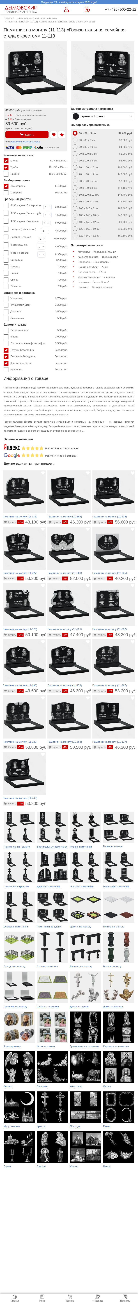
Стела (38, 160)
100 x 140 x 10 (106, 215)
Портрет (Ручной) (20, 236)
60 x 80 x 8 (106, 140)
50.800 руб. (33, 747)
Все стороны (38, 185)
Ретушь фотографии (38, 349)
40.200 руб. (122, 578)
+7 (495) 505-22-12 (120, 9)
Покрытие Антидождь (38, 356)
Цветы (38, 273)
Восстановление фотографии (38, 343)
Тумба (38, 167)
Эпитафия (38, 259)
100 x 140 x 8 (106, 208)
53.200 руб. (33, 578)
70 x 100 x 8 (106, 160)
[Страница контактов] (87, 9)
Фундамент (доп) (38, 304)
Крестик (38, 266)
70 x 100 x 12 (106, 174)
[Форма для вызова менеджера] (66, 9)
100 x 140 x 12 (106, 222)
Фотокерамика (18, 244)
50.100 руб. (33, 634)
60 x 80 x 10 (106, 146)
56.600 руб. (122, 522)
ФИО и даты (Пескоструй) (25, 213)
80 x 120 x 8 (106, 187)
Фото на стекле (19, 252)
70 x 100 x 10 (106, 167)
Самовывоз (38, 318)
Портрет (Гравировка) (23, 229)
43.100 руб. (33, 522)
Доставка (38, 311)
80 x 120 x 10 (106, 194)
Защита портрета (38, 363)
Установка (38, 298)
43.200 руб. (122, 634)
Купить (29, 134)
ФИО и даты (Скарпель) (24, 221)
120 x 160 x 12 (106, 235)
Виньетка (38, 286)
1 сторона (38, 192)
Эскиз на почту (38, 330)
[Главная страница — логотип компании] (21, 9)
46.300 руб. (78, 522)
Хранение (38, 369)
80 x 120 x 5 (106, 181)
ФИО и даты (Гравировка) (25, 205)
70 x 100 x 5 (106, 153)
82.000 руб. (78, 578)
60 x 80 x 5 (106, 133)
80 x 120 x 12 (106, 201)
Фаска (38, 336)
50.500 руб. (78, 747)
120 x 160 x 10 (106, 228)
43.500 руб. (33, 690)
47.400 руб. (78, 634)
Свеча (38, 279)
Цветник (38, 173)
